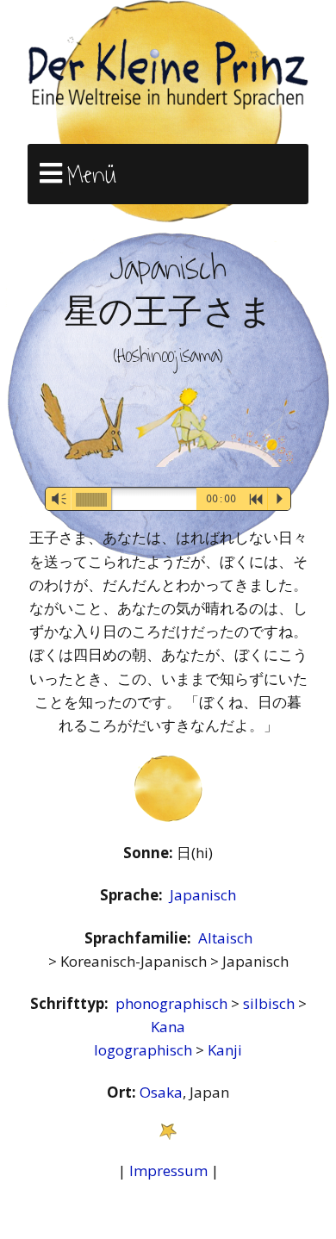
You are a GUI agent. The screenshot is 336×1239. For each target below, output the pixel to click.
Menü (91, 174)
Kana (168, 1027)
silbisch (270, 1003)
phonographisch (173, 1003)
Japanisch (203, 895)
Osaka (161, 1092)
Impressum (168, 1170)
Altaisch (225, 938)
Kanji (225, 1050)
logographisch (145, 1050)
